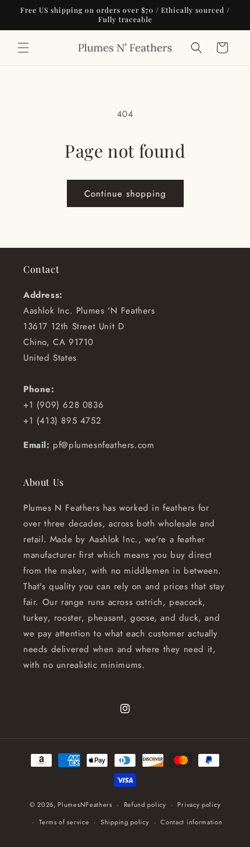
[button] (23, 48)
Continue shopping (125, 193)
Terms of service (64, 822)
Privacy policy (198, 804)
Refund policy (145, 804)
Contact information (191, 822)
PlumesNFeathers (85, 804)
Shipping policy (125, 822)
